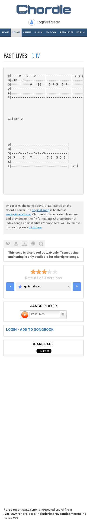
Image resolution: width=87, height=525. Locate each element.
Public (38, 32)
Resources (66, 32)
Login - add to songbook (29, 330)
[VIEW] (7, 244)
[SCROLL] (24, 244)
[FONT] (16, 244)
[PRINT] (33, 244)
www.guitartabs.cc (18, 214)
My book (51, 32)
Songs (16, 32)
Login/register (48, 22)
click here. (35, 227)
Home (5, 32)
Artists (27, 32)
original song (40, 210)
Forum (80, 32)
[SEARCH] (41, 244)
